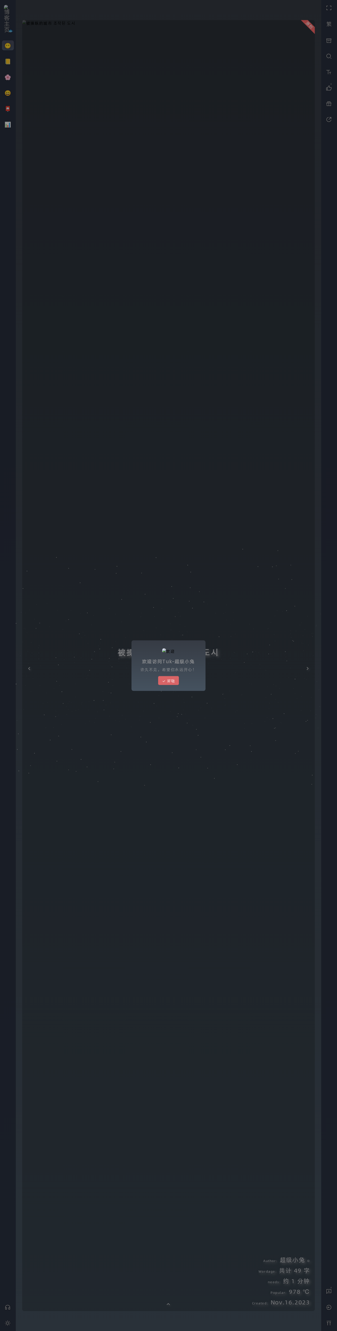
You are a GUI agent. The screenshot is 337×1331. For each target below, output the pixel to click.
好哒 (170, 680)
